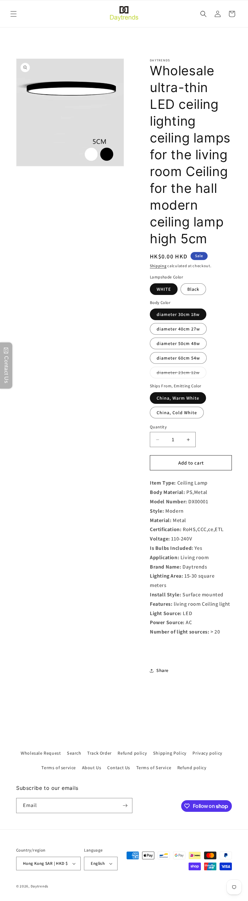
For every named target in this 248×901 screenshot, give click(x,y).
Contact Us (118, 767)
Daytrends (39, 886)
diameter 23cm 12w (181, 373)
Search (74, 753)
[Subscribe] (125, 805)
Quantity (158, 427)
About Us (91, 767)
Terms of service (58, 767)
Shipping (158, 265)
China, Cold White (177, 412)
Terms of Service (153, 767)
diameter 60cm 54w (178, 358)
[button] (13, 14)
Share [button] (162, 670)
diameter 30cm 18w (178, 314)
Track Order (99, 753)
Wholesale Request (41, 753)
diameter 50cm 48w (178, 343)
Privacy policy (207, 753)
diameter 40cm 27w (178, 329)
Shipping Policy (170, 753)
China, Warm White (178, 398)
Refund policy (132, 753)
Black (193, 289)
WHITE (164, 289)
